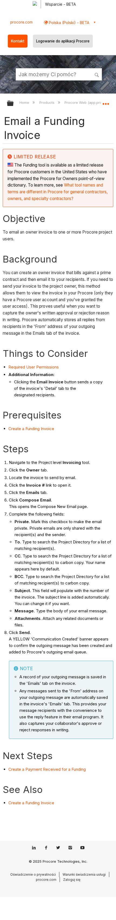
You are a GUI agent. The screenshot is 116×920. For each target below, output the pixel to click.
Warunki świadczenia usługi (84, 874)
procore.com (21, 22)
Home (24, 102)
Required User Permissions (33, 367)
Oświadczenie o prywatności (33, 874)
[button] (97, 74)
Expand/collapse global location (106, 101)
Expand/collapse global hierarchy (13, 104)
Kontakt (17, 41)
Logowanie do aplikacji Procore (63, 41)
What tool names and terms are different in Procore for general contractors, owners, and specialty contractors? (58, 191)
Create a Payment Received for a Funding (47, 769)
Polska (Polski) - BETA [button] (68, 22)
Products (47, 102)
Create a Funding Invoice (31, 428)
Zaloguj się (71, 880)
